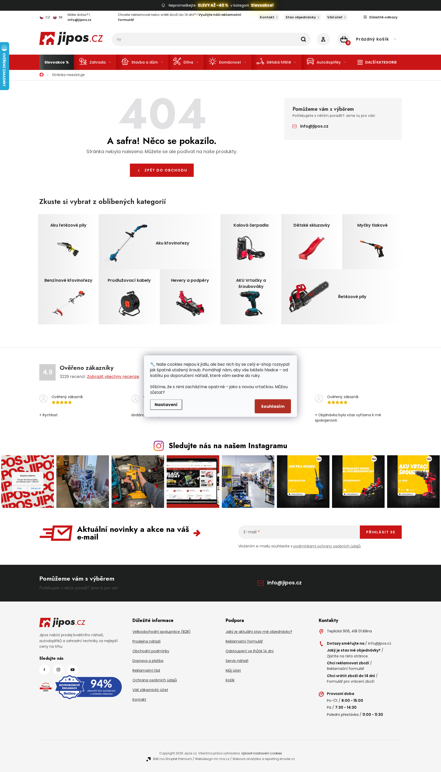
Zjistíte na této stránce (347, 656)
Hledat (303, 39)
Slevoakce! (262, 5)
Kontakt (267, 17)
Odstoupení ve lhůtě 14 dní (250, 651)
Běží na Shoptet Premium (172, 759)
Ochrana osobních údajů (154, 680)
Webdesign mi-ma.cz (212, 759)
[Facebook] (44, 670)
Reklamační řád (146, 670)
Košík (230, 680)
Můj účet (233, 670)
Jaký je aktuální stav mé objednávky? (259, 631)
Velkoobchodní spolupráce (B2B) (161, 631)
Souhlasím (273, 406)
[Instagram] (58, 670)
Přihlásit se (380, 532)
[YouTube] (72, 670)
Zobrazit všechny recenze (113, 376)
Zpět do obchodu (165, 170)
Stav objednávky (301, 17)
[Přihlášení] (323, 39)
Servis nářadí (237, 660)
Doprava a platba (147, 660)
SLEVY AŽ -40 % (213, 5)
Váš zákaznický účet (150, 689)
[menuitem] (56, 62)
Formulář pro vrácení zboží (350, 681)
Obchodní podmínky (150, 651)
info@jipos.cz (314, 126)
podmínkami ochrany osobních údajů (327, 546)
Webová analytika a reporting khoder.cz (263, 759)
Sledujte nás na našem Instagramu (228, 445)
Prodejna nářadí (146, 641)
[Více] (377, 62)
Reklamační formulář (244, 641)
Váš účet (334, 17)
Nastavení (166, 404)
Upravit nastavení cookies (261, 753)
